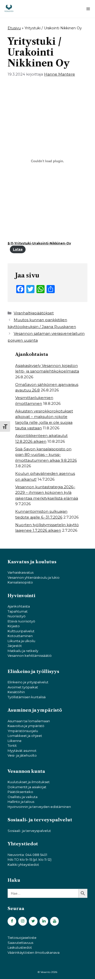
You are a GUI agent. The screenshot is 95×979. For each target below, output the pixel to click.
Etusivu (14, 28)
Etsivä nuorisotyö (21, 621)
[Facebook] (12, 921)
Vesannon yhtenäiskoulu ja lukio (34, 577)
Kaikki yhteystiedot (23, 865)
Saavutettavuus (20, 943)
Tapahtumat (18, 611)
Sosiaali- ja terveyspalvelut (29, 831)
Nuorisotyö (17, 616)
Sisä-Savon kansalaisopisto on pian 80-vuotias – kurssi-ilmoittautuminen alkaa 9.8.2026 (46, 455)
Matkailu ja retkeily (23, 651)
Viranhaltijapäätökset (34, 313)
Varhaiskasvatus (20, 572)
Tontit (12, 745)
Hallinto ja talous (21, 802)
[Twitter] (33, 921)
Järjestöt (15, 646)
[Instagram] (22, 921)
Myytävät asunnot (22, 751)
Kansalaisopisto (20, 582)
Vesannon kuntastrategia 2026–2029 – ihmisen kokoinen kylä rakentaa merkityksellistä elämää (46, 492)
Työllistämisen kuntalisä (27, 697)
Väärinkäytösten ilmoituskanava (34, 952)
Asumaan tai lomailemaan (29, 721)
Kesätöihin (16, 692)
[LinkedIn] (44, 921)
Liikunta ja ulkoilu (21, 641)
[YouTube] (54, 921)
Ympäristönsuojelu (23, 731)
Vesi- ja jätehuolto (22, 755)
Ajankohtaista (19, 606)
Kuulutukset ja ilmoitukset (29, 782)
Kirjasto (14, 626)
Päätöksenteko (20, 792)
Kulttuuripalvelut (21, 631)
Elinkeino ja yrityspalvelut (28, 682)
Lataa (18, 249)
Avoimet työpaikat (23, 687)
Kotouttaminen (20, 636)
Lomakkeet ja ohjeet (25, 736)
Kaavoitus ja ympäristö (26, 726)
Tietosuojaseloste (22, 938)
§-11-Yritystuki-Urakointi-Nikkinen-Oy (39, 243)
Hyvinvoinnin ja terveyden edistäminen (39, 807)
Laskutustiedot (20, 947)
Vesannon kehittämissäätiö (30, 656)
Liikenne (15, 741)
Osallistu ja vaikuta (22, 797)
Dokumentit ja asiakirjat (27, 787)
